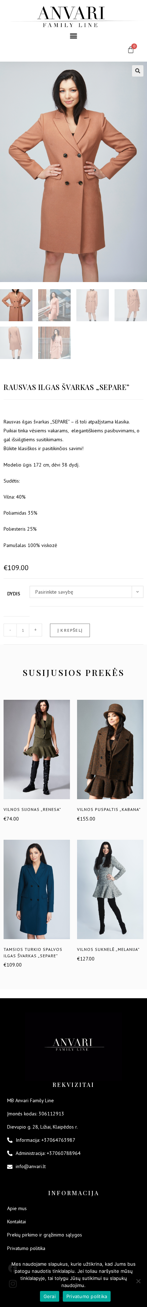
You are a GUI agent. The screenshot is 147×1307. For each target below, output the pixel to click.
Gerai (50, 1296)
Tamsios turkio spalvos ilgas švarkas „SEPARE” (33, 952)
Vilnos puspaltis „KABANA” (109, 809)
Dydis (13, 593)
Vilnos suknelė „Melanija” (108, 949)
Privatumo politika (86, 1296)
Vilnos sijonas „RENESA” (32, 809)
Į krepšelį (69, 630)
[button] (74, 35)
